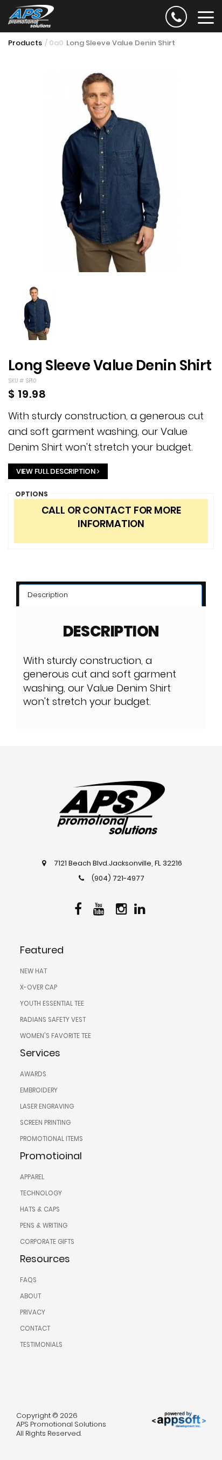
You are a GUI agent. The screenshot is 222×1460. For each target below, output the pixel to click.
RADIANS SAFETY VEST (53, 1019)
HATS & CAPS (40, 1209)
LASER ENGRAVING (47, 1106)
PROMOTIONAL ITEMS (51, 1138)
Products (25, 43)
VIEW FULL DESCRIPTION (55, 471)
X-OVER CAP (38, 987)
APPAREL (32, 1177)
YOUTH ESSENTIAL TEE (52, 1003)
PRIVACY (32, 1312)
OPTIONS (31, 494)
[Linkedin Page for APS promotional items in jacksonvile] (141, 907)
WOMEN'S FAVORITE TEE (55, 1036)
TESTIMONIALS (41, 1344)
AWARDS (33, 1074)
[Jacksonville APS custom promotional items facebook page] (79, 907)
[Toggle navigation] (205, 16)
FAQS (28, 1280)
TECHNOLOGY (41, 1193)
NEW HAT (33, 971)
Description (47, 595)
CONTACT (35, 1328)
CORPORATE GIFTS (47, 1241)
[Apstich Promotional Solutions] (27, 15)
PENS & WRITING (43, 1225)
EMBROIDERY (39, 1090)
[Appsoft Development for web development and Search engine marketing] (179, 1419)
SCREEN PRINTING (45, 1122)
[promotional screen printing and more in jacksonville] (111, 808)
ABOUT (30, 1296)
